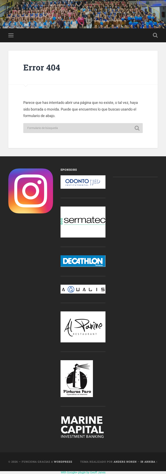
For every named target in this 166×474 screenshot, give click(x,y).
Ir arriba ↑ (149, 461)
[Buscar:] (83, 128)
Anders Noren (125, 461)
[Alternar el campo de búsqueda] (155, 35)
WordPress (63, 461)
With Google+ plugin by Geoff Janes (83, 472)
